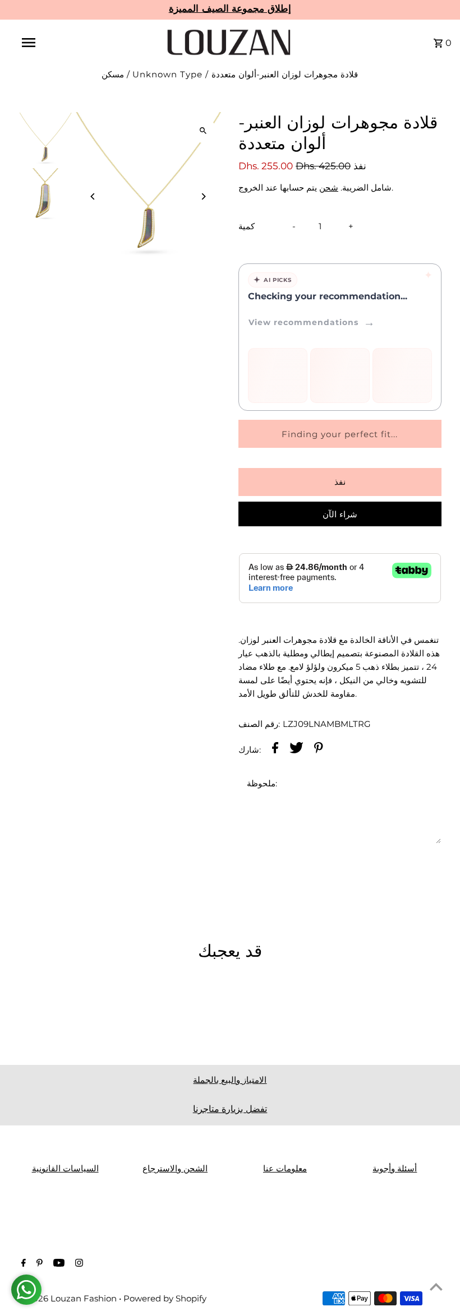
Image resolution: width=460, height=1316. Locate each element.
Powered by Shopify (164, 1298)
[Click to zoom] (203, 130)
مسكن (113, 74)
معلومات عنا (285, 1168)
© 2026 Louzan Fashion (69, 1298)
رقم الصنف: (259, 724)
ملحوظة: (262, 783)
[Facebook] (22, 1264)
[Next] (203, 196)
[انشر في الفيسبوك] (275, 749)
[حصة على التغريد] (296, 749)
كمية (246, 226)
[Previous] (92, 196)
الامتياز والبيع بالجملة (229, 1079)
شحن (328, 187)
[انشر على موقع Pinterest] (318, 749)
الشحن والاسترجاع (175, 1168)
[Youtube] (57, 1264)
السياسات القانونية (65, 1168)
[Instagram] (77, 1264)
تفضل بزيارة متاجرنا (230, 1109)
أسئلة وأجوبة (394, 1168)
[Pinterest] (38, 1264)
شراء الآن (340, 514)
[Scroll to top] (436, 1286)
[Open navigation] (52, 43)
